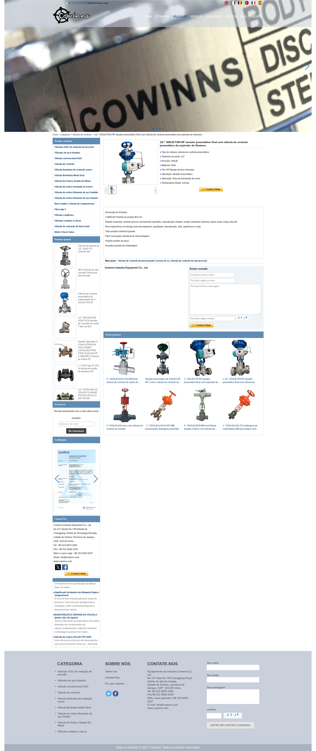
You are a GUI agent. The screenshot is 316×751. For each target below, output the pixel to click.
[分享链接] (65, 567)
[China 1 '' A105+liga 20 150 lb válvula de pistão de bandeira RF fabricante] (65, 375)
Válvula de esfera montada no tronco (73, 186)
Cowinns (162, 16)
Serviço (196, 16)
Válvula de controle (82, 134)
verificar (211, 709)
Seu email (212, 675)
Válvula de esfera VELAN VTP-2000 (72, 629)
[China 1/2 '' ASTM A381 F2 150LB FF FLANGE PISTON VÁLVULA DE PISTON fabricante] (65, 399)
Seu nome (213, 662)
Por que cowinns (114, 683)
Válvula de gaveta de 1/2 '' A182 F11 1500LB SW (88, 249)
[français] (253, 3)
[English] (226, 3)
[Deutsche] (240, 3)
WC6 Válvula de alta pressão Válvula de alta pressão (88, 273)
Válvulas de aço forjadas (67, 152)
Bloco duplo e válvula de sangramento (74, 203)
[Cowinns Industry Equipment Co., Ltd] (71, 15)
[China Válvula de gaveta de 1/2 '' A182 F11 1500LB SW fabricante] (65, 255)
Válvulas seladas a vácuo (67, 220)
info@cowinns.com (97, 3)
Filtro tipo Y (60, 209)
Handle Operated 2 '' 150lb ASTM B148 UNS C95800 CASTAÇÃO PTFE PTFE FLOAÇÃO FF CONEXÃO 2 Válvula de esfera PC (88, 350)
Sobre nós (111, 671)
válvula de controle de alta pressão (189, 261)
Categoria (65, 134)
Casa (148, 16)
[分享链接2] (58, 567)
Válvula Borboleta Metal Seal (69, 175)
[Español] (260, 3)
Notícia (231, 16)
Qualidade (214, 16)
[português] (247, 3)
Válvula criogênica (64, 215)
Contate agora (76, 573)
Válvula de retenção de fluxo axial (71, 226)
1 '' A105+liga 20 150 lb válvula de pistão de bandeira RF (88, 368)
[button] (153, 128)
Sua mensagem (216, 687)
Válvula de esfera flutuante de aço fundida (76, 192)
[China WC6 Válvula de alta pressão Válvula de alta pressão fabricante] (65, 279)
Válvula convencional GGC (68, 158)
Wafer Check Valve (64, 232)
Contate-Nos (112, 677)
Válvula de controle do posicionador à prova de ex (144, 261)
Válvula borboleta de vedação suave (73, 169)
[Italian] (233, 3)
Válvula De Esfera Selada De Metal (72, 181)
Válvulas (180, 16)
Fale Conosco (251, 16)
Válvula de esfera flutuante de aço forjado (76, 198)
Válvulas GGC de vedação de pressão (74, 147)
